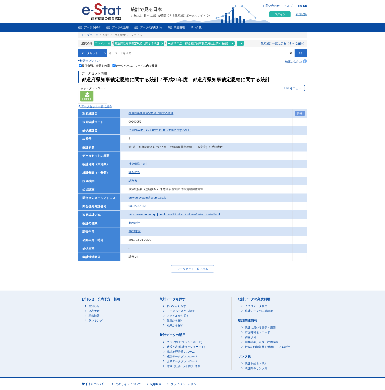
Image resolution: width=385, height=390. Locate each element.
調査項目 (250, 337)
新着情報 (94, 315)
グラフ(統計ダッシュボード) (184, 342)
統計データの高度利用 (148, 27)
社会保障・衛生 (138, 163)
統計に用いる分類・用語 (260, 327)
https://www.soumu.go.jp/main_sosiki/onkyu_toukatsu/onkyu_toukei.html (174, 214)
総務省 (133, 180)
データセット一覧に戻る (96, 106)
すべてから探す (176, 306)
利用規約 (155, 384)
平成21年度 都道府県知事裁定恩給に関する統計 (160, 130)
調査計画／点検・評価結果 (262, 342)
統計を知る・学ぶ (256, 363)
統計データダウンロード (182, 356)
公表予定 (94, 310)
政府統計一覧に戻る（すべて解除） (283, 43)
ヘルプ (288, 5)
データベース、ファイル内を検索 (136, 65)
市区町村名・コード (257, 332)
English (302, 5)
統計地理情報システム (181, 351)
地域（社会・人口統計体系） (185, 366)
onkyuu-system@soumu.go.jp (147, 197)
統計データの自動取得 (259, 310)
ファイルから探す (178, 315)
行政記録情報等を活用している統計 (267, 346)
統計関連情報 (176, 27)
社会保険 (134, 172)
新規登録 (301, 14)
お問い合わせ (271, 5)
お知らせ (94, 306)
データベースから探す (181, 310)
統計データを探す (89, 27)
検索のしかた (294, 61)
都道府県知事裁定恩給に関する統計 (151, 113)
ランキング (95, 320)
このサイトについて (128, 384)
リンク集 (196, 27)
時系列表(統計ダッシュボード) (186, 346)
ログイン (280, 14)
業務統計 (134, 222)
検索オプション (89, 60)
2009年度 (135, 231)
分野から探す (175, 320)
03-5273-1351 (138, 206)
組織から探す (175, 325)
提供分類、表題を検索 (96, 65)
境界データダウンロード (182, 361)
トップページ (89, 35)
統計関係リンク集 (256, 368)
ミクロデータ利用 (256, 306)
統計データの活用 (117, 27)
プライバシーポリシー (185, 384)
